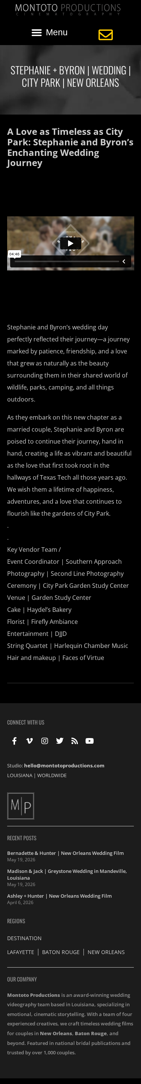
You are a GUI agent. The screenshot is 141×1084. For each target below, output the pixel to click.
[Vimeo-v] (29, 741)
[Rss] (74, 741)
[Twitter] (59, 741)
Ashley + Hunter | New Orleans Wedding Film (59, 895)
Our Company (22, 979)
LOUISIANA (19, 775)
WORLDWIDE (52, 775)
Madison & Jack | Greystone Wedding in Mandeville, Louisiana (67, 874)
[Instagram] (44, 741)
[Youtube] (89, 741)
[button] (50, 32)
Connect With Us (25, 722)
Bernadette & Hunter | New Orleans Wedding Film (65, 853)
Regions (16, 921)
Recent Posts (21, 838)
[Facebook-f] (14, 741)
